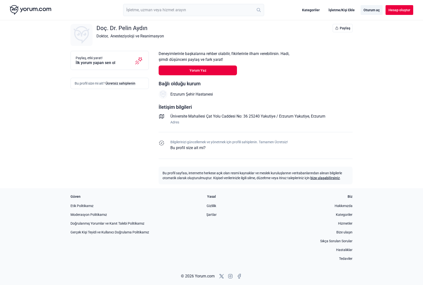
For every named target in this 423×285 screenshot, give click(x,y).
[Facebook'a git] (239, 276)
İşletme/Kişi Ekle (342, 10)
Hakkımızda (343, 206)
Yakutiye (301, 116)
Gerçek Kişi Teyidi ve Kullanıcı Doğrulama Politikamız (109, 232)
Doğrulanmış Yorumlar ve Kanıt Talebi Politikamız (107, 223)
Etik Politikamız (82, 206)
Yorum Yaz (197, 70)
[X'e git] (221, 276)
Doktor (102, 36)
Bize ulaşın (344, 232)
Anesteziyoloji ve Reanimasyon (137, 36)
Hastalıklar (344, 250)
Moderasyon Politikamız (88, 215)
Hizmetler (345, 223)
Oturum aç (372, 10)
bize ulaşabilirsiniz (325, 178)
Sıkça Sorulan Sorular (336, 241)
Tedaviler (345, 259)
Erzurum (318, 116)
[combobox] (193, 10)
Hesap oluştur (399, 10)
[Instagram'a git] (230, 276)
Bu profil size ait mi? (188, 147)
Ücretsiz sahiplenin (120, 83)
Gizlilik (211, 206)
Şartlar (211, 215)
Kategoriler (311, 10)
